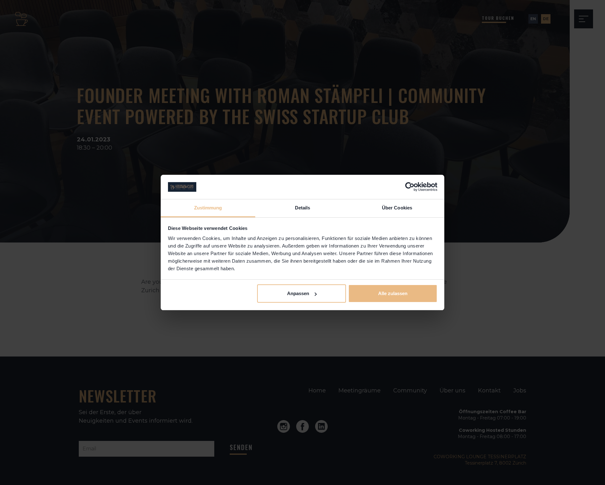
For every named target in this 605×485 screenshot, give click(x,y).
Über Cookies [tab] (397, 207)
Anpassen (298, 293)
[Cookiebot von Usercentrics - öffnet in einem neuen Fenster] (409, 187)
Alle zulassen (392, 293)
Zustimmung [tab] (208, 207)
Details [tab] (302, 207)
